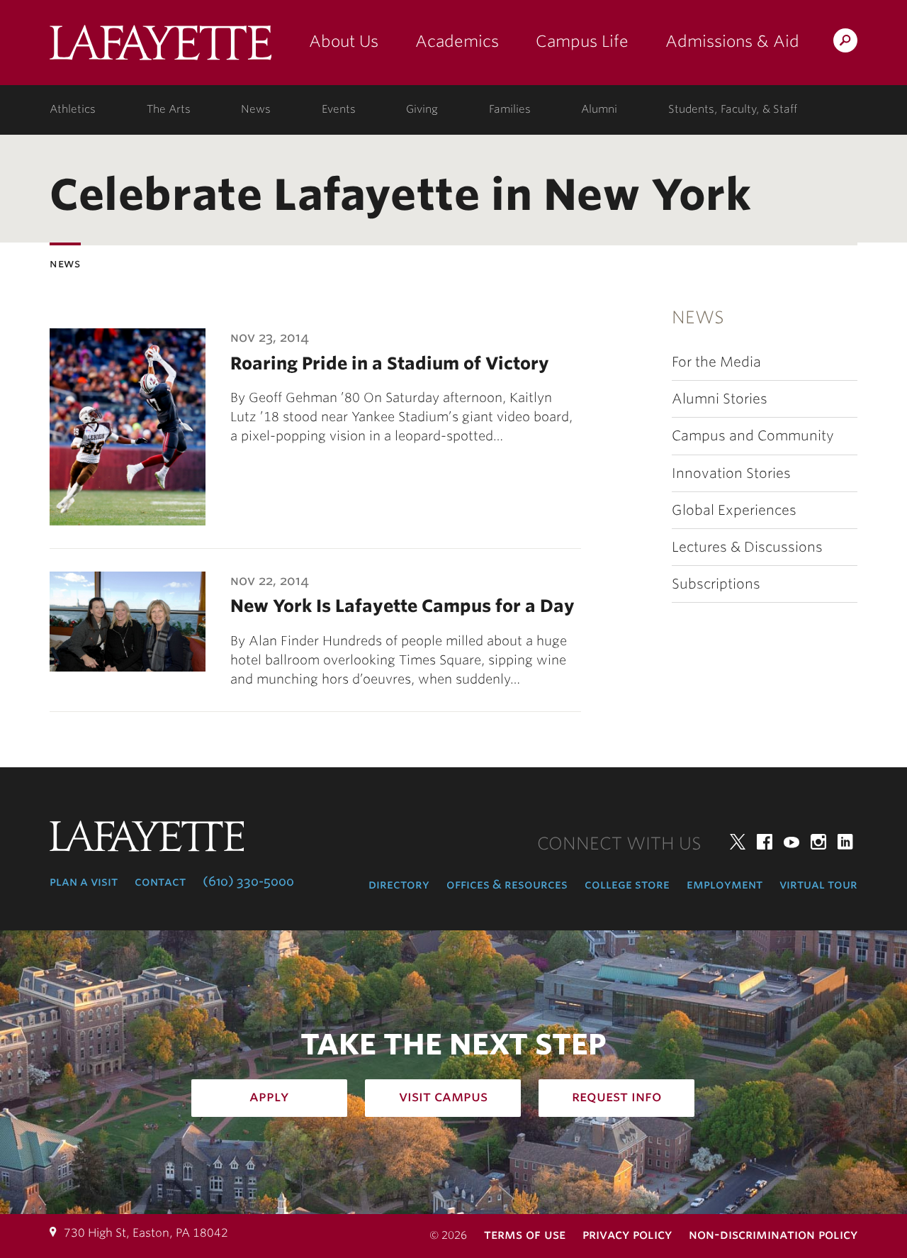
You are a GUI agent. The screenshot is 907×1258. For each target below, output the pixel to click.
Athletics (73, 109)
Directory (398, 884)
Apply (269, 1096)
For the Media (716, 362)
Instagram (818, 842)
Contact (160, 881)
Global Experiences (734, 510)
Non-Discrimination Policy (773, 1234)
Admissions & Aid (732, 41)
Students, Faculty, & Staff (732, 109)
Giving (422, 109)
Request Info (617, 1096)
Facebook (765, 842)
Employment (724, 884)
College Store (627, 884)
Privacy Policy (627, 1234)
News (256, 109)
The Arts (169, 109)
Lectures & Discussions (747, 547)
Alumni (599, 109)
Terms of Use (524, 1234)
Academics (457, 41)
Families (510, 109)
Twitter (738, 842)
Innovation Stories (731, 473)
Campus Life (582, 41)
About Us (343, 41)
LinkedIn (845, 842)
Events (339, 109)
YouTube (791, 842)
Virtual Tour (818, 884)
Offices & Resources (507, 884)
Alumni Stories (719, 399)
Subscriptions (716, 584)
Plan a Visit (84, 881)
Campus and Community (753, 436)
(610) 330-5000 (248, 881)
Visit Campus (443, 1096)
